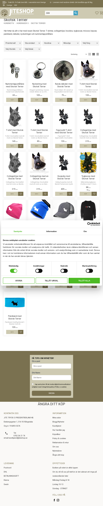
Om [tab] (85, 231)
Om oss (56, 447)
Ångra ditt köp (58, 455)
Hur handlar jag (59, 430)
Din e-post (36, 361)
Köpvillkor (56, 434)
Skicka (52, 393)
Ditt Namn (36, 373)
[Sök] (75, 13)
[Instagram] (58, 500)
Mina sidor (57, 418)
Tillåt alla (84, 281)
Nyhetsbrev (57, 451)
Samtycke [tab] (18, 231)
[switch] (38, 271)
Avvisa (18, 281)
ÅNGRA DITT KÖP (51, 404)
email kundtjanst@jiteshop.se (15, 438)
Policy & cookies (59, 438)
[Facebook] (54, 500)
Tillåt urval (51, 281)
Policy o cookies (61, 387)
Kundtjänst (57, 426)
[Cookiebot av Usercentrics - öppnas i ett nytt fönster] (89, 224)
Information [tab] (51, 231)
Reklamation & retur (61, 443)
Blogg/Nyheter (58, 422)
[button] (5, 3)
